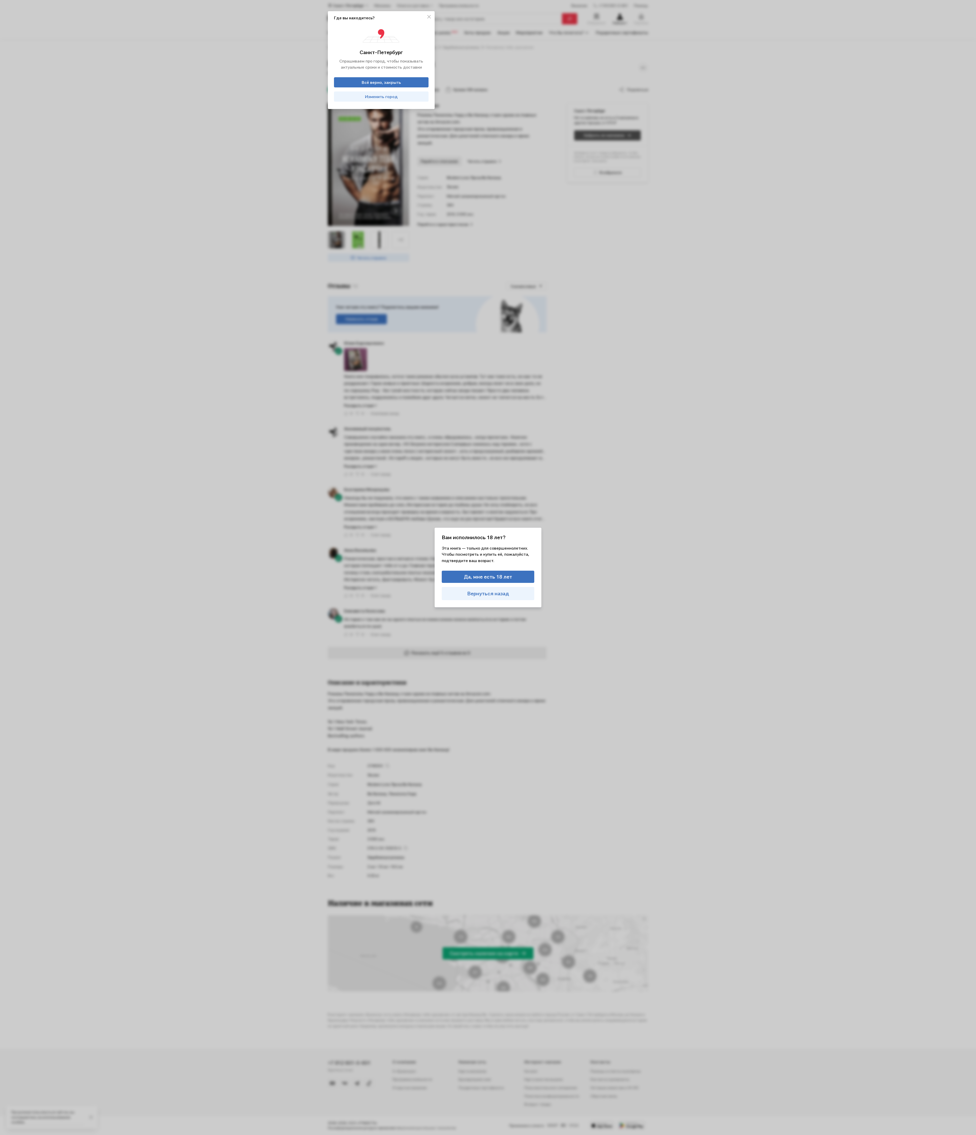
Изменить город (381, 96)
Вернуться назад (488, 593)
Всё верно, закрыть (381, 82)
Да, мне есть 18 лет (488, 577)
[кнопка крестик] (429, 16)
